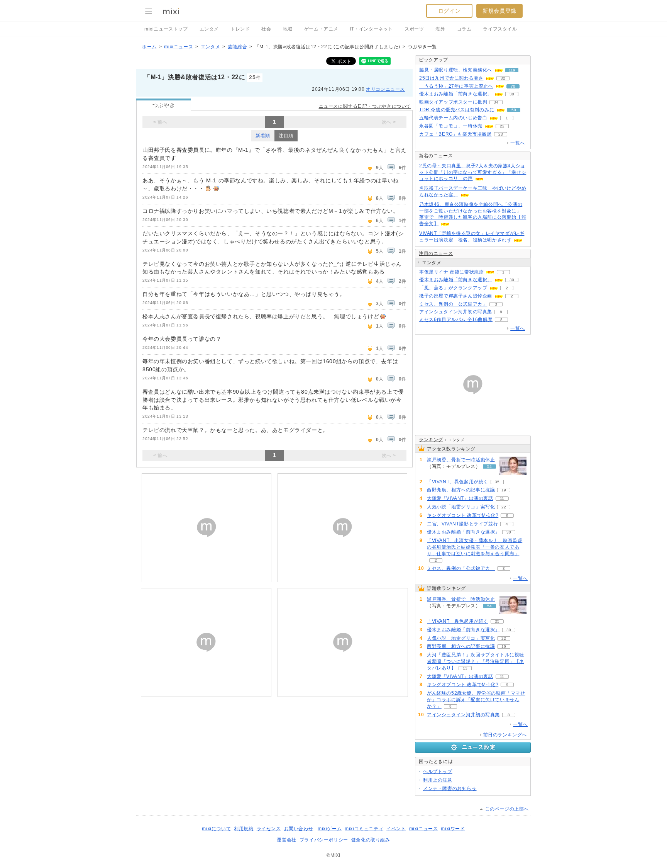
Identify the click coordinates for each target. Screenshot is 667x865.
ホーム (149, 46)
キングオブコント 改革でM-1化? (462, 515)
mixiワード (453, 828)
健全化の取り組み (370, 840)
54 (489, 466)
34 (496, 102)
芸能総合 (237, 46)
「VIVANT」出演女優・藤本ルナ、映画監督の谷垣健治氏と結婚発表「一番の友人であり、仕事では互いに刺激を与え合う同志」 (474, 547)
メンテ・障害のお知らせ (450, 788)
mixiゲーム (330, 828)
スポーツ (414, 29)
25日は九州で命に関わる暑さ (451, 78)
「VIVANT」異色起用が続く (457, 481)
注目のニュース (436, 253)
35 (497, 482)
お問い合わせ (298, 828)
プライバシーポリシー (324, 840)
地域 (288, 29)
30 (512, 94)
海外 (440, 29)
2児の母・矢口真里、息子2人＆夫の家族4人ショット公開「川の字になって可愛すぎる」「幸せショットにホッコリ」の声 (472, 172)
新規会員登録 (499, 11)
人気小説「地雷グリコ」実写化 (461, 507)
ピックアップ (433, 60)
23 (500, 134)
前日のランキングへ (505, 735)
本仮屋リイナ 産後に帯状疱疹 (451, 272)
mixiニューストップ (166, 29)
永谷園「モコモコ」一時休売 (450, 126)
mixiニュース (178, 46)
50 (513, 110)
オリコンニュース (385, 89)
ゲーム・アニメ (321, 29)
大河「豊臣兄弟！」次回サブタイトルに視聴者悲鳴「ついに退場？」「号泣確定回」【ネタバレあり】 (475, 661)
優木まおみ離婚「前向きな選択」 (455, 94)
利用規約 (243, 828)
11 (502, 498)
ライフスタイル (500, 29)
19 (503, 490)
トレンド (240, 29)
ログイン (449, 11)
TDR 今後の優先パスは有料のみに (456, 109)
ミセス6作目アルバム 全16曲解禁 (456, 319)
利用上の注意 (437, 780)
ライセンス (269, 828)
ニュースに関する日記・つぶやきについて (365, 106)
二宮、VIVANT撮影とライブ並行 (462, 524)
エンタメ (209, 29)
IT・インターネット (371, 29)
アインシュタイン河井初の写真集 (455, 311)
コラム (464, 29)
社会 (266, 29)
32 (503, 78)
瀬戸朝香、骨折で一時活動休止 (461, 459)
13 (465, 668)
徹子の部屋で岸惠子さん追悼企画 (455, 296)
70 (513, 86)
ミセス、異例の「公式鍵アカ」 (453, 304)
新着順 (263, 135)
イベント (396, 828)
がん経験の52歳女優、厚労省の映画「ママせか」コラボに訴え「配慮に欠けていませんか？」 (476, 699)
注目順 (286, 135)
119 (512, 70)
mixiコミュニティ (364, 828)
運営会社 (286, 840)
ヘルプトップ (437, 771)
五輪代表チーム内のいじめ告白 (453, 118)
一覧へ (517, 143)
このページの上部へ (507, 809)
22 (502, 126)
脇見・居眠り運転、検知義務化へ (455, 70)
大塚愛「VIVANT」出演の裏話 (460, 498)
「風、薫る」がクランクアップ (453, 288)
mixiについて (216, 828)
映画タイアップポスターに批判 (453, 102)
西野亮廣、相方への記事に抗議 (461, 490)
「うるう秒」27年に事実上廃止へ (456, 86)
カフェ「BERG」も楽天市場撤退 (455, 134)
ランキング (431, 439)
